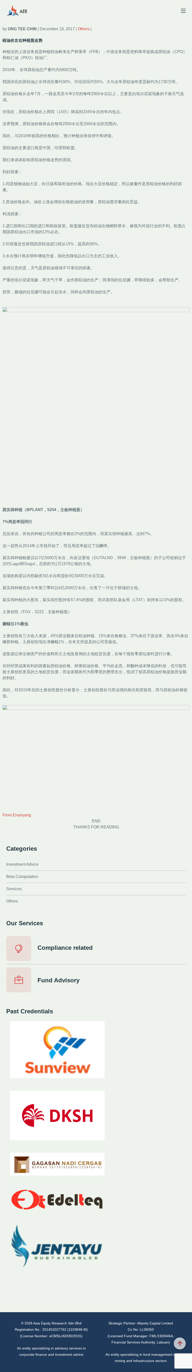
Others (84, 29)
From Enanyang (16, 815)
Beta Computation (22, 876)
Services (14, 889)
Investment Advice (22, 864)
